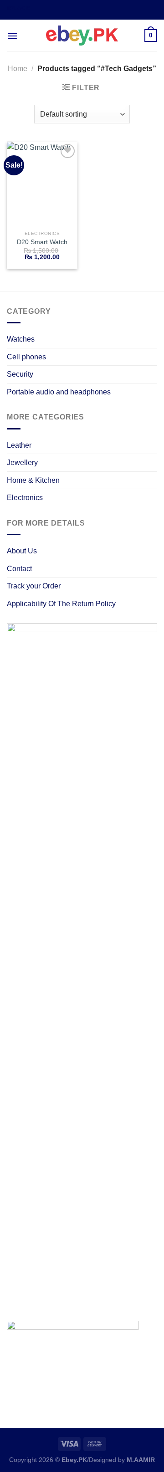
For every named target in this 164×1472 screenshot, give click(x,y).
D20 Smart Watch (42, 242)
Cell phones (26, 357)
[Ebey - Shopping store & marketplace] (82, 35)
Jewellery (22, 462)
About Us (22, 551)
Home (17, 68)
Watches (21, 339)
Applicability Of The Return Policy (61, 604)
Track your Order (34, 586)
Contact (19, 568)
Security (20, 374)
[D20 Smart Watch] (42, 184)
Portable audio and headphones (59, 392)
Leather (19, 445)
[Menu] (12, 36)
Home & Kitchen (33, 480)
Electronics (25, 497)
